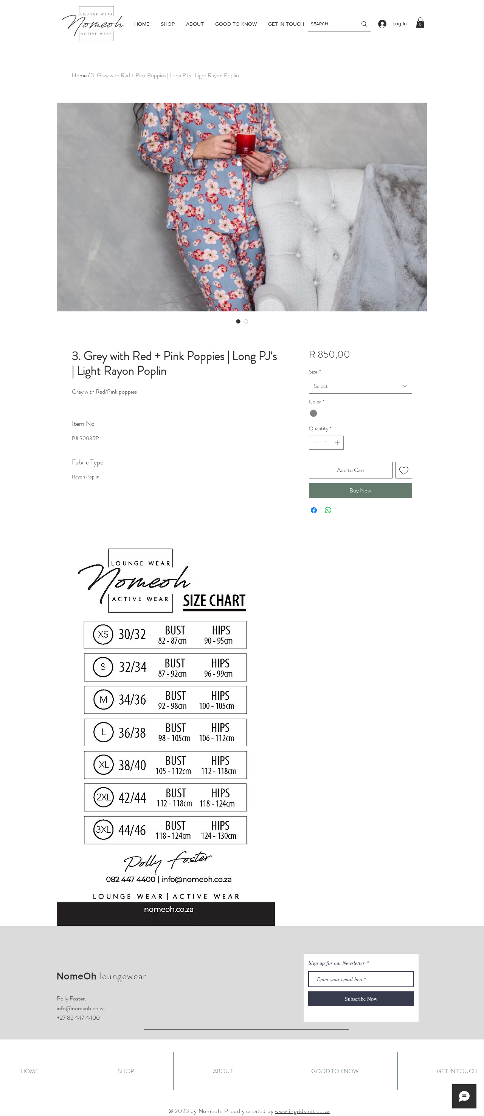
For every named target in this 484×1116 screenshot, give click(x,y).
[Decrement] (315, 442)
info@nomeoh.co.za (81, 1008)
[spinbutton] (326, 442)
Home (79, 75)
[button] (420, 22)
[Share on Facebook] (313, 510)
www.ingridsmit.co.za (302, 1111)
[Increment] (338, 442)
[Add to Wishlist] (404, 470)
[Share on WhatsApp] (328, 510)
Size (315, 371)
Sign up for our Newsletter (337, 963)
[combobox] (360, 386)
